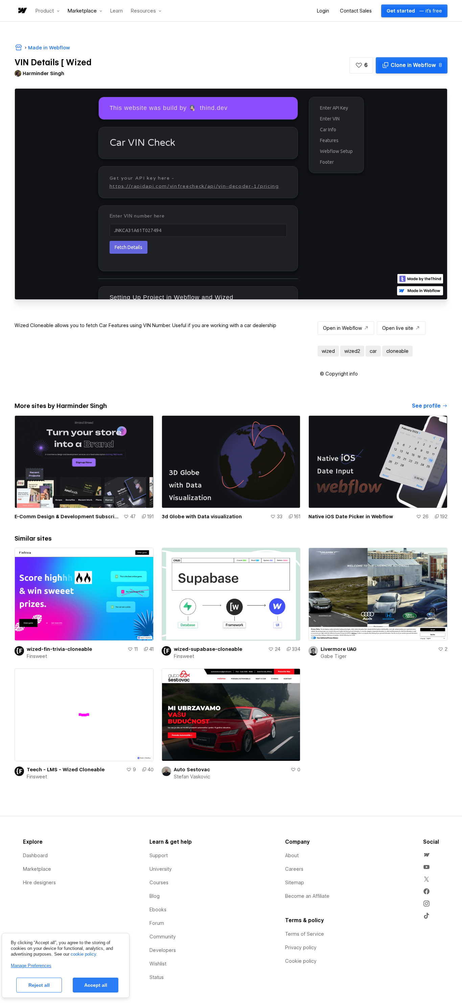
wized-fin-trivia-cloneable (59, 649)
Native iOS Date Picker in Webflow (350, 516)
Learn (116, 11)
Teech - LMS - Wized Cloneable (66, 769)
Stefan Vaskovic (192, 776)
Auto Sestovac (192, 769)
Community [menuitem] (162, 936)
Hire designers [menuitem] (39, 882)
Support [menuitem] (158, 855)
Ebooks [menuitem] (157, 909)
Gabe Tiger (334, 656)
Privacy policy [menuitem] (301, 947)
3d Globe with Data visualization (202, 516)
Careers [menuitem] (294, 869)
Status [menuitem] (156, 977)
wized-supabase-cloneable (208, 649)
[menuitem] (426, 854)
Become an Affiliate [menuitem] (307, 896)
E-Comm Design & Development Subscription (68, 516)
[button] (47, 11)
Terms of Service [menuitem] (304, 934)
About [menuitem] (292, 855)
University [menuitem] (160, 869)
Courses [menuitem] (158, 882)
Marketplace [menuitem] (37, 869)
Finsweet (37, 656)
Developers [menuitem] (162, 950)
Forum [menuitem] (156, 923)
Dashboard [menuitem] (35, 855)
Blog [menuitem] (154, 896)
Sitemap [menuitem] (294, 882)
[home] (22, 11)
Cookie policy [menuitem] (301, 961)
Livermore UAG (338, 649)
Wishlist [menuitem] (157, 963)
